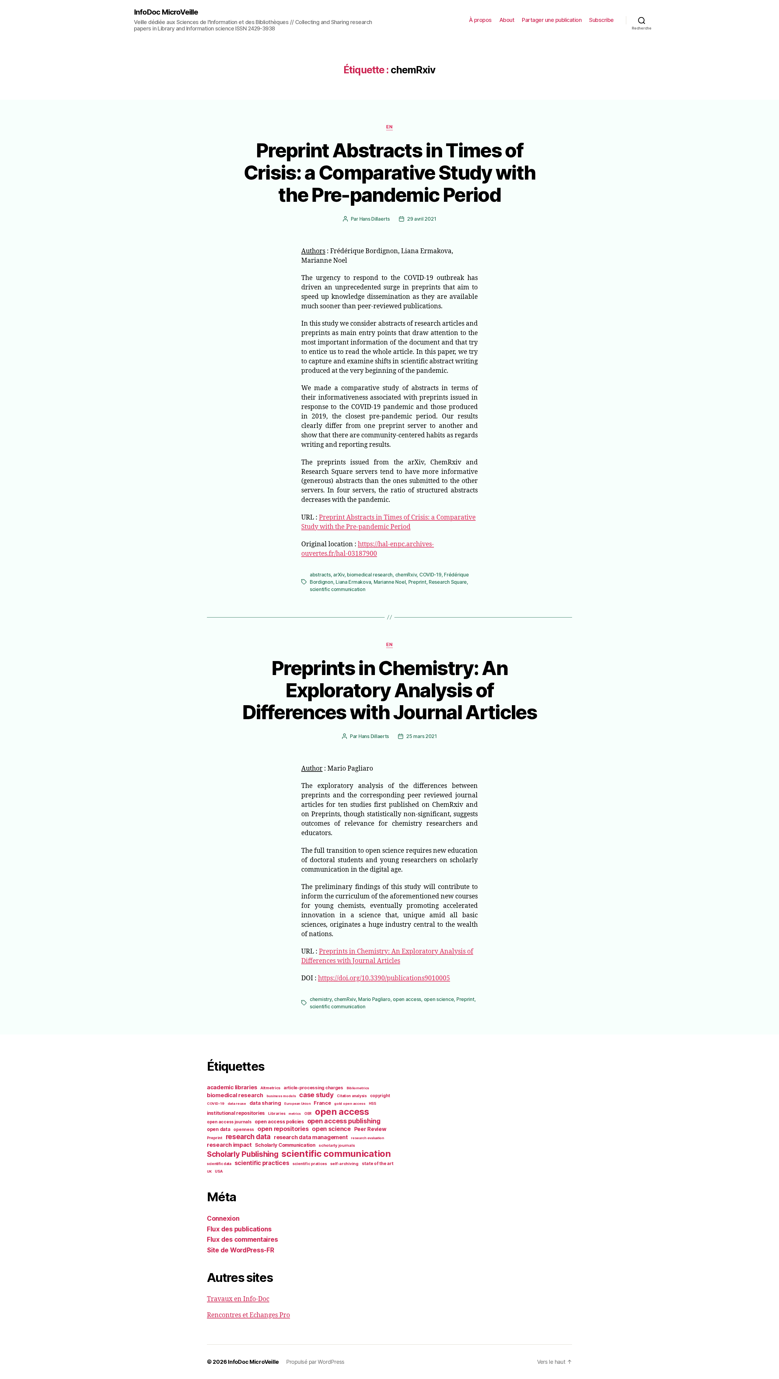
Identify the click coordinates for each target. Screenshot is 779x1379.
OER (308, 1113)
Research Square (448, 582)
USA (218, 1171)
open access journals (229, 1121)
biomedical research (370, 575)
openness (243, 1129)
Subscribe (601, 20)
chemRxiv (406, 575)
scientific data (219, 1164)
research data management (311, 1137)
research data (248, 1136)
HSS (372, 1103)
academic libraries (232, 1087)
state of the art (377, 1163)
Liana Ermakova (353, 582)
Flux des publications (239, 1229)
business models (281, 1096)
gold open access (349, 1103)
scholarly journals (337, 1145)
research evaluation (367, 1138)
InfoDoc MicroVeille (166, 12)
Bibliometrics (358, 1088)
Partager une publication (552, 20)
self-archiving (344, 1163)
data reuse (237, 1103)
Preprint (417, 582)
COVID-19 (430, 575)
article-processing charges (313, 1087)
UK (209, 1171)
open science (439, 999)
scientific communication (337, 589)
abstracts (320, 575)
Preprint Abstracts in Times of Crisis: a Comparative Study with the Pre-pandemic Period (390, 172)
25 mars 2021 (421, 736)
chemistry (321, 999)
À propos (480, 20)
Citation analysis (351, 1096)
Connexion (223, 1218)
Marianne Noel (390, 582)
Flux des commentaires (242, 1239)
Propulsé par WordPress (315, 1362)
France (322, 1103)
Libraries (276, 1113)
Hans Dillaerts (374, 219)
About (507, 20)
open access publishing (344, 1121)
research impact (229, 1144)
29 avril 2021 (421, 219)
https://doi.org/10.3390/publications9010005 (384, 978)
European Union (297, 1103)
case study (316, 1095)
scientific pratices (309, 1163)
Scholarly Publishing (242, 1154)
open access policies (279, 1121)
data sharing (265, 1103)
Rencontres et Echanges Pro (248, 1315)
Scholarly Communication (285, 1145)
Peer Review (370, 1129)
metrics (294, 1114)
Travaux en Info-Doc (238, 1299)
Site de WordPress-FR (240, 1250)
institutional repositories (236, 1113)
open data (218, 1129)
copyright (380, 1095)
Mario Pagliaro (374, 999)
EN (389, 127)
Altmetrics (270, 1088)
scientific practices (262, 1163)
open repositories (283, 1128)
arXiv (338, 575)
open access (407, 999)
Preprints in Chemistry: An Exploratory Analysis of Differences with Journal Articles (389, 690)
